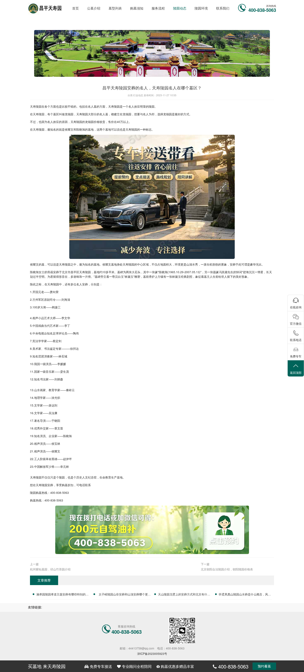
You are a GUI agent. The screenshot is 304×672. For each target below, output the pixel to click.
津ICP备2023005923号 (152, 654)
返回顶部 (296, 372)
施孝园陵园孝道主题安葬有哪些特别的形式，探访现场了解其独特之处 (62, 594)
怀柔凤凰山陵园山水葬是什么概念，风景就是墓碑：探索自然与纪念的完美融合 (245, 594)
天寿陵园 (36, 106)
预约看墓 (264, 666)
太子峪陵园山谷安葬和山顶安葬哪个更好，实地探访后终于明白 (123, 594)
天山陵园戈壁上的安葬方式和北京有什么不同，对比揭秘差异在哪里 (184, 594)
